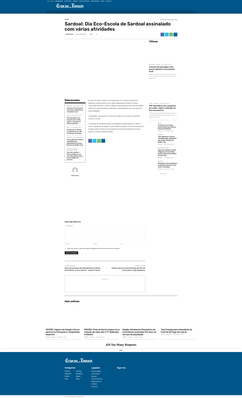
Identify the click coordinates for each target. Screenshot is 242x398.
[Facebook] (186, 1)
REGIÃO (67, 19)
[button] (193, 12)
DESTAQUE (69, 105)
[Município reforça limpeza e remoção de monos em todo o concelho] (152, 164)
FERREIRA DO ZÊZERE (72, 149)
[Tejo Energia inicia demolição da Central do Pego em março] (178, 315)
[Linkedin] (175, 34)
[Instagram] (189, 1)
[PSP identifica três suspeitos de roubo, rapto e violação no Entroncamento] (163, 92)
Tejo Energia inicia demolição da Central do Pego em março (176, 330)
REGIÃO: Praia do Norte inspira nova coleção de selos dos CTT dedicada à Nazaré (102, 332)
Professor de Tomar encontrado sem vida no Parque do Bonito (74, 131)
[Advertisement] (105, 199)
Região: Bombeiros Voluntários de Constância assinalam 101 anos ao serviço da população (139, 332)
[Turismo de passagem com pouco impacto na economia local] (163, 53)
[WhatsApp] (171, 34)
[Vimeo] (193, 1)
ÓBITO (68, 127)
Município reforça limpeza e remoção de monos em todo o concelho (167, 165)
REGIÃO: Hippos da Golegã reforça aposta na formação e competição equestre (63, 332)
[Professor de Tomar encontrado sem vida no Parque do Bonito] (152, 126)
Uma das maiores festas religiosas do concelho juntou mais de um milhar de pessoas (74, 156)
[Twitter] (191, 1)
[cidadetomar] (75, 170)
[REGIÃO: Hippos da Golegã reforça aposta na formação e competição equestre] (63, 315)
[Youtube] (195, 1)
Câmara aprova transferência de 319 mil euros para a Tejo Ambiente (128, 269)
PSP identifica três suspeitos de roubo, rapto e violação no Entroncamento (74, 120)
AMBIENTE (69, 137)
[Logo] (70, 6)
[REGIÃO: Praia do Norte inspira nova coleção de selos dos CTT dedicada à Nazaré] (102, 315)
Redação (158, 64)
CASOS (68, 115)
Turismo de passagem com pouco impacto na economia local (75, 110)
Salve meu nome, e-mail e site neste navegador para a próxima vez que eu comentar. (93, 248)
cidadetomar (69, 34)
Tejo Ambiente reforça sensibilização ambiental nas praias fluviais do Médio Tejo (75, 142)
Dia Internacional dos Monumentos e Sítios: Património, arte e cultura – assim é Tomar (83, 269)
